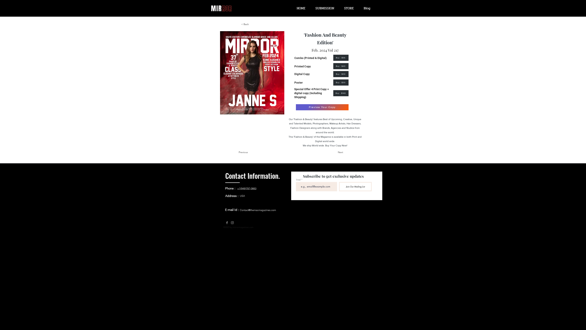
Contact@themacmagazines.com (258, 210)
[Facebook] (227, 223)
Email (298, 180)
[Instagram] (232, 223)
